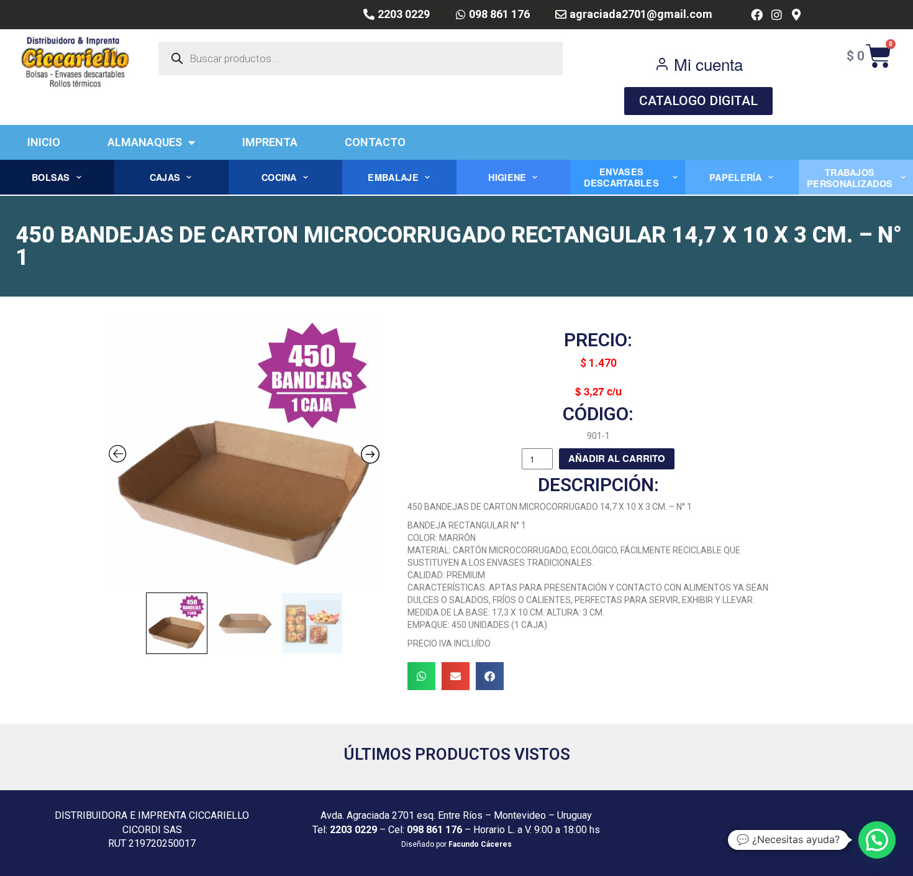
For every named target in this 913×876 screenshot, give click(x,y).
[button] (421, 676)
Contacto (375, 142)
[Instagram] (776, 14)
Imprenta (270, 142)
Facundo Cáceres (480, 844)
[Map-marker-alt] (796, 14)
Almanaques (144, 142)
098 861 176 (434, 830)
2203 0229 (353, 830)
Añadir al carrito (616, 458)
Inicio (43, 142)
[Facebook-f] (756, 14)
